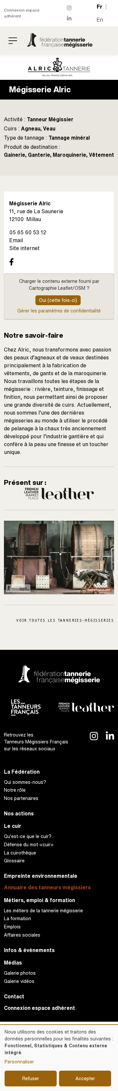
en (100, 20)
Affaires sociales (22, 934)
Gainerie (14, 155)
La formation (17, 918)
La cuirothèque (20, 852)
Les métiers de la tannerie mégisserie (43, 910)
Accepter (85, 1078)
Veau (49, 128)
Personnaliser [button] (19, 1061)
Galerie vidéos (19, 981)
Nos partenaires (21, 798)
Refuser (30, 1078)
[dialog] (59, 1058)
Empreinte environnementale (40, 876)
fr (99, 7)
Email (16, 240)
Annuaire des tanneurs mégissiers (47, 887)
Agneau (30, 128)
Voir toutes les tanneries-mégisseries (65, 620)
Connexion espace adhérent (21, 13)
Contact (14, 996)
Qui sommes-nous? (25, 782)
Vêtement (101, 155)
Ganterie (39, 155)
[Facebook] (11, 261)
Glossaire (14, 860)
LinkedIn (69, 18)
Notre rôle (15, 789)
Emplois (12, 926)
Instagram (69, 8)
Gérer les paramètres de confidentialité (59, 310)
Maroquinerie (69, 155)
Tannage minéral (69, 138)
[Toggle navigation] (12, 40)
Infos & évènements (29, 950)
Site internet (24, 248)
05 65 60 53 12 (27, 232)
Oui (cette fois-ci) (58, 300)
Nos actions (19, 813)
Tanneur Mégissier (50, 119)
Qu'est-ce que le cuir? (27, 836)
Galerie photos (20, 972)
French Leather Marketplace (59, 493)
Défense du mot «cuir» (29, 844)
